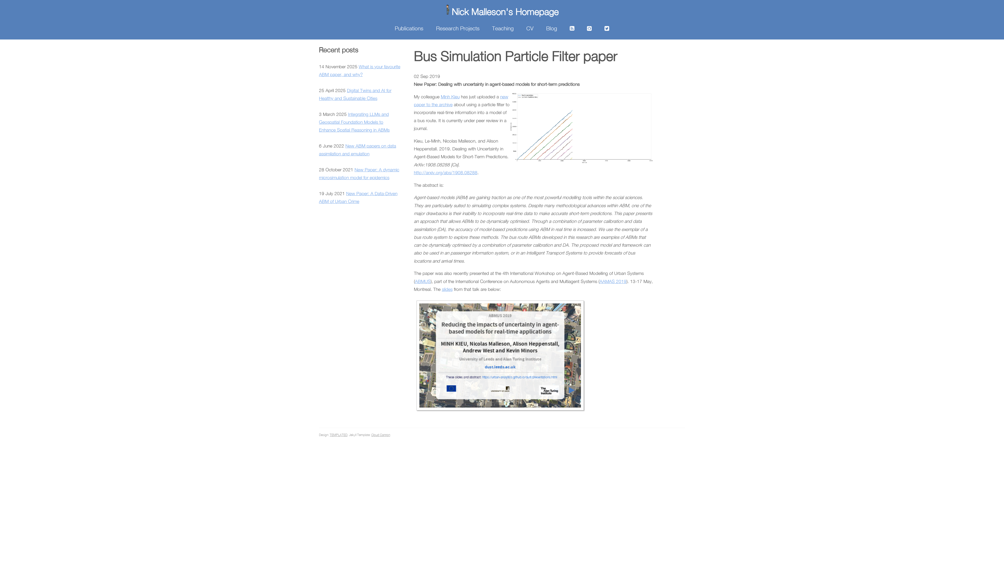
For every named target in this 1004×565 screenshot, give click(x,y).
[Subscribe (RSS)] (572, 28)
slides (447, 289)
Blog (551, 28)
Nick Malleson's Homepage (505, 11)
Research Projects (458, 28)
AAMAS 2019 (613, 281)
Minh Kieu (450, 96)
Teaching (503, 28)
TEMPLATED (338, 435)
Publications (409, 28)
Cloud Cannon (380, 435)
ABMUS (423, 281)
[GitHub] (589, 28)
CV (529, 28)
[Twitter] (606, 28)
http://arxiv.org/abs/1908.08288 (445, 172)
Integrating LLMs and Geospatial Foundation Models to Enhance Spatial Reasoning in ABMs (354, 122)
